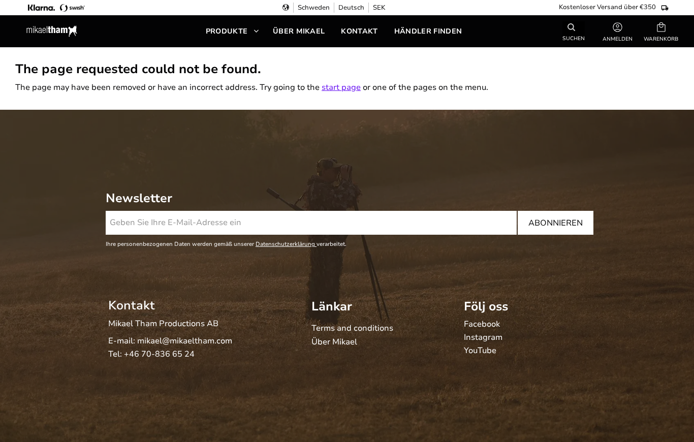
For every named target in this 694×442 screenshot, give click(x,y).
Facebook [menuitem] (482, 324)
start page (341, 87)
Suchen (573, 38)
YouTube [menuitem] (480, 351)
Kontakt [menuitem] (359, 31)
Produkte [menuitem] (227, 31)
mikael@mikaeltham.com (184, 340)
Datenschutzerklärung (286, 244)
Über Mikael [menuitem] (299, 31)
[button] (661, 31)
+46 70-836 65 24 (159, 354)
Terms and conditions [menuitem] (352, 328)
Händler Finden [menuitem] (428, 31)
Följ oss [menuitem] (486, 306)
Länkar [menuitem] (331, 306)
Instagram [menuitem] (483, 337)
